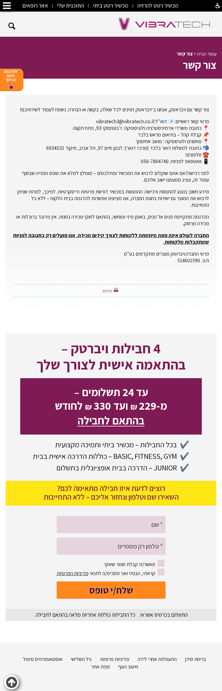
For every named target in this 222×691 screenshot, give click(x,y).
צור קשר (185, 54)
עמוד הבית (207, 54)
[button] (12, 26)
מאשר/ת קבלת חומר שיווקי (129, 564)
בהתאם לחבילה (111, 420)
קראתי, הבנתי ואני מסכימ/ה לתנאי (106, 573)
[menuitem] (192, 658)
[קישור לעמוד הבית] (164, 24)
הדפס (107, 290)
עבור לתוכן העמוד (111, 17)
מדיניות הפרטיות (72, 573)
